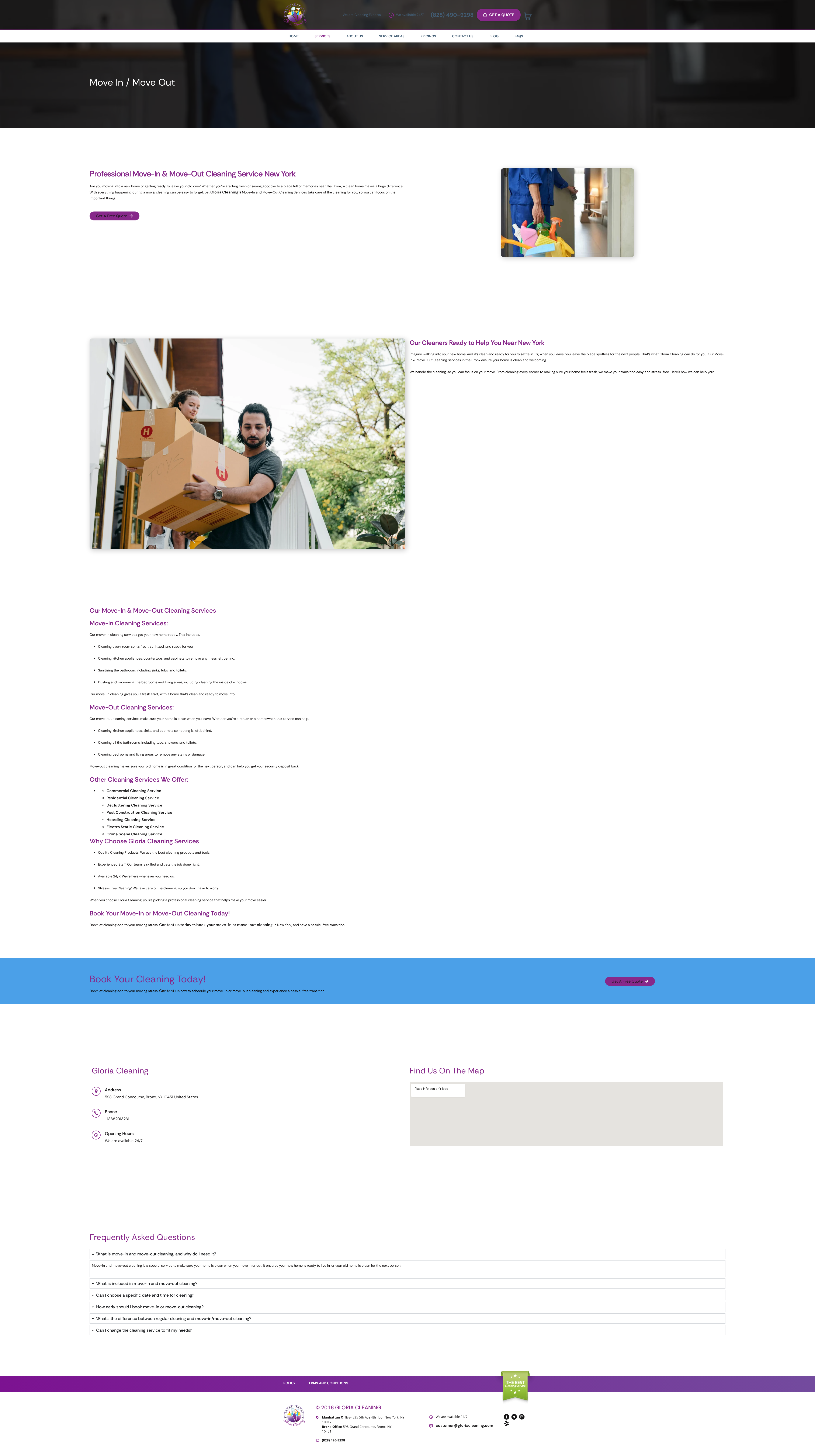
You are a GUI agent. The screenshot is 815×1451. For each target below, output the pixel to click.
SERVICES (322, 36)
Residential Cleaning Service (133, 798)
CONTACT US (463, 36)
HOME (294, 36)
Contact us (169, 990)
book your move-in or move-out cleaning (234, 924)
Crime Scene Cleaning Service (134, 834)
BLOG (494, 36)
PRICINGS (428, 36)
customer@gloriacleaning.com (464, 1425)
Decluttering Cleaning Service (134, 805)
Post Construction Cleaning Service (139, 812)
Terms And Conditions (327, 1383)
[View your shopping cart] (528, 16)
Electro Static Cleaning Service (135, 826)
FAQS (518, 36)
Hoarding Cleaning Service (131, 819)
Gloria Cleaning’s (226, 192)
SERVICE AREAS (392, 36)
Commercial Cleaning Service (134, 790)
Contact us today (175, 924)
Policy (289, 1383)
